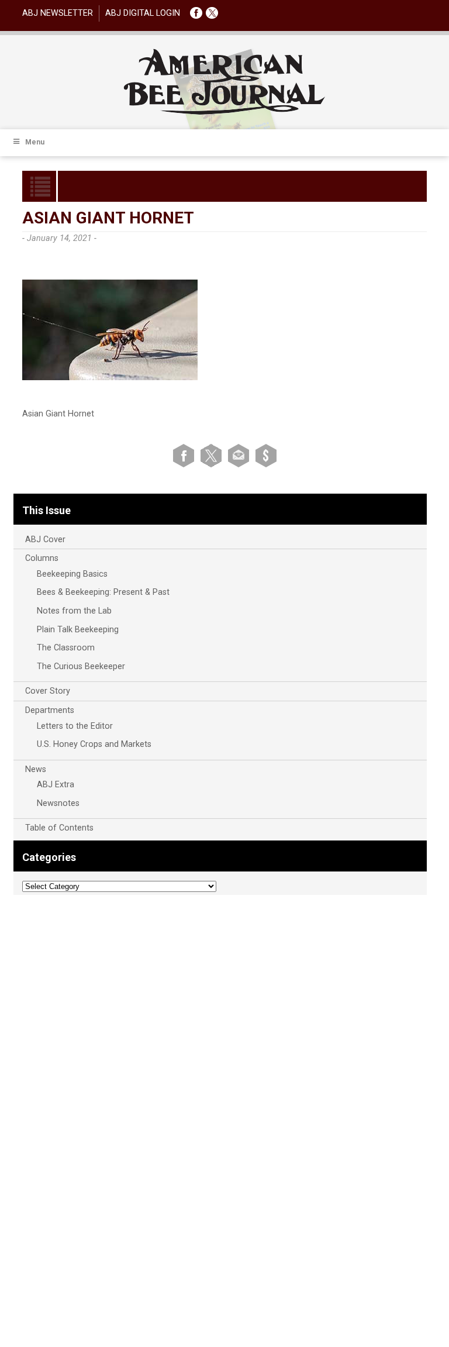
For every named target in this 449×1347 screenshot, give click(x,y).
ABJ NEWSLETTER (57, 13)
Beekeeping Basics (72, 574)
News (35, 769)
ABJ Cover (45, 540)
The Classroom (66, 648)
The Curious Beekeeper (81, 666)
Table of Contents (59, 828)
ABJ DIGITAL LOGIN (142, 13)
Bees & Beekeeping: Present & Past (103, 592)
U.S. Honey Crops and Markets (94, 744)
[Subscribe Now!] (266, 455)
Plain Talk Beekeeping (78, 630)
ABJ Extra (55, 785)
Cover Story (47, 691)
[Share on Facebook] (185, 455)
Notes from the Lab (74, 611)
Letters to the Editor (75, 726)
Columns (41, 558)
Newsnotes (58, 803)
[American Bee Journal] (224, 113)
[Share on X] (213, 455)
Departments (49, 710)
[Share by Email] (240, 455)
